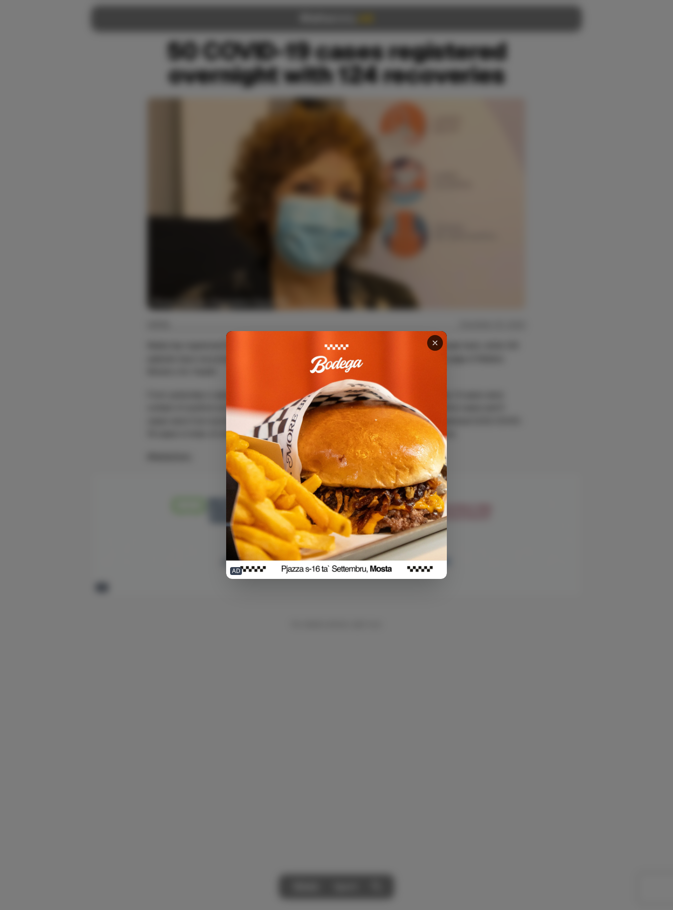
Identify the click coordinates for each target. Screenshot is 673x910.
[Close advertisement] (435, 343)
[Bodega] (336, 455)
